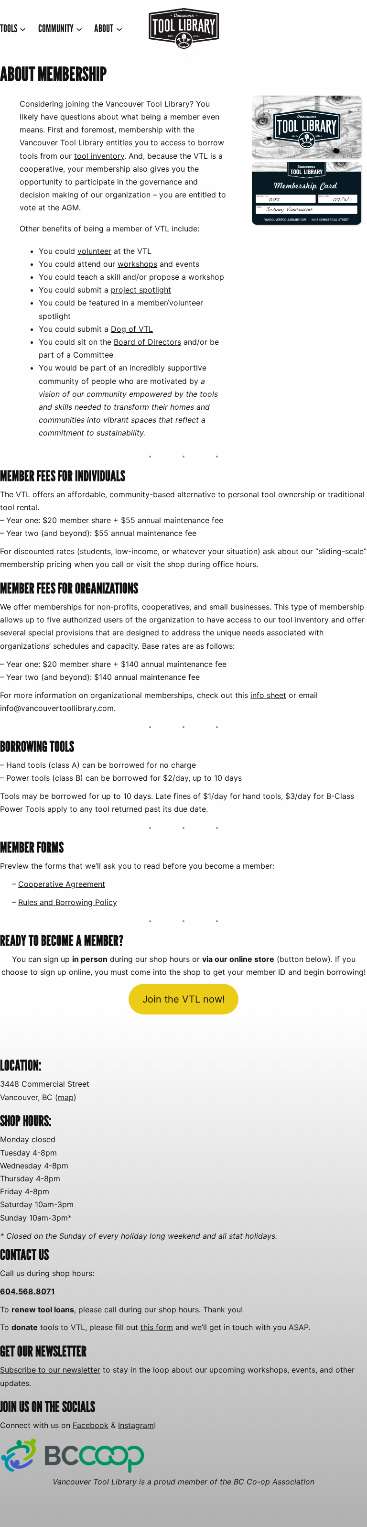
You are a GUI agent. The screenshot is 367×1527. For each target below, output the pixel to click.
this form (156, 1327)
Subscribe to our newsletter (50, 1369)
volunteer (94, 251)
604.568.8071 (27, 1291)
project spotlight (141, 289)
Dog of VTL (132, 329)
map (66, 1097)
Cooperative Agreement (61, 884)
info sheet (268, 695)
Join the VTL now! (183, 999)
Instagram (136, 1425)
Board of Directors (147, 342)
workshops (137, 264)
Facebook (90, 1425)
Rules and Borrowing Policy (67, 902)
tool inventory (99, 156)
